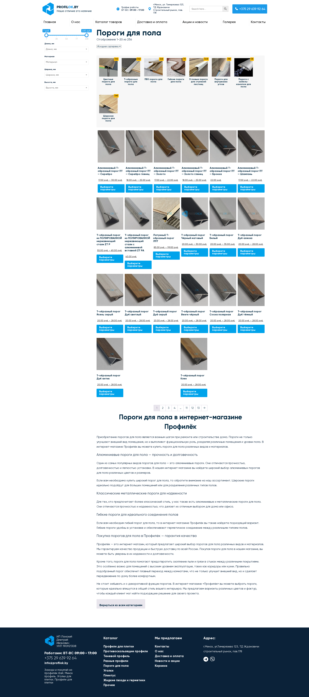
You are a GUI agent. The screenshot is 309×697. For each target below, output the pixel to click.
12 (192, 408)
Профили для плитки (118, 646)
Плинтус (109, 675)
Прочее (109, 685)
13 (198, 408)
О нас (75, 22)
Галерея (229, 22)
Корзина (161, 665)
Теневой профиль (116, 656)
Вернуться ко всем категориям (120, 605)
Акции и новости (195, 22)
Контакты (258, 22)
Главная (50, 22)
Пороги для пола (116, 665)
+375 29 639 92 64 (252, 9)
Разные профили (115, 661)
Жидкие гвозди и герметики (124, 680)
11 (186, 408)
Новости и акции (167, 661)
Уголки (108, 670)
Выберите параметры (107, 188)
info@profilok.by (56, 663)
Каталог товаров (108, 22)
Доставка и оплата (152, 22)
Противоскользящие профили (125, 651)
